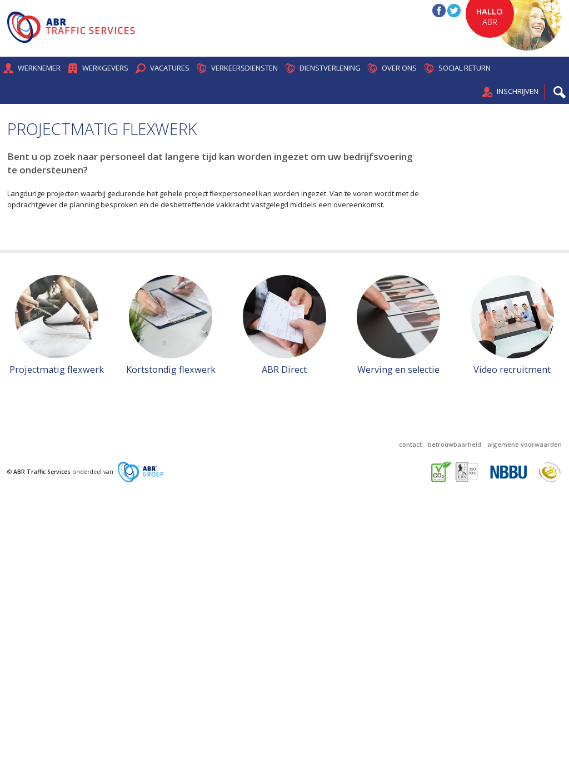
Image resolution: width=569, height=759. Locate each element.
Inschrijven (517, 91)
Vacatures (169, 68)
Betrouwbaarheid (454, 444)
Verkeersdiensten (244, 68)
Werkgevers (105, 68)
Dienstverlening (330, 68)
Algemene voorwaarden (524, 444)
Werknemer (39, 68)
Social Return (464, 68)
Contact (410, 444)
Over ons (399, 68)
